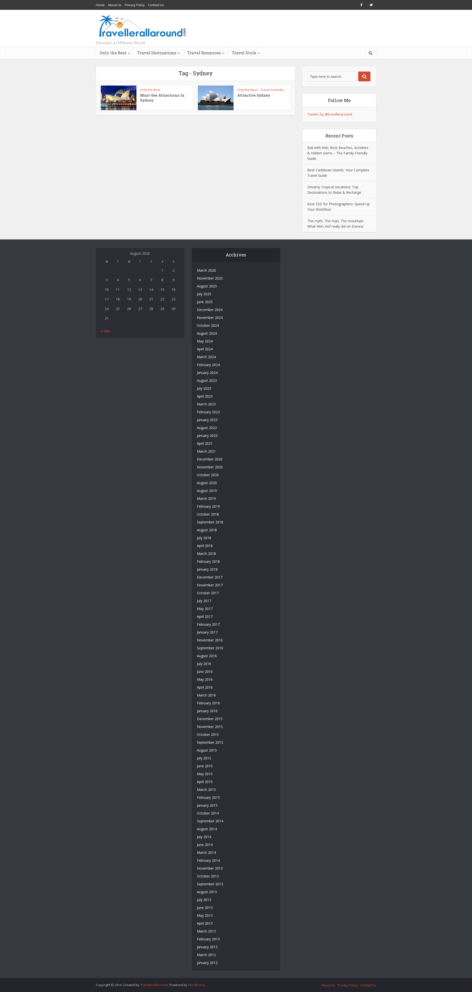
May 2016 (205, 679)
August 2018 (207, 530)
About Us (114, 5)
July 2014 (204, 836)
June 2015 (205, 766)
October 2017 (208, 593)
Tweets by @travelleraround (329, 114)
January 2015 (207, 805)
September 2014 (210, 821)
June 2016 (205, 671)
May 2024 (205, 341)
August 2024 (207, 333)
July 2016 (204, 663)
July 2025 (204, 294)
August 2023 (207, 380)
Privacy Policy (135, 5)
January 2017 (207, 632)
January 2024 (207, 372)
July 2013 (204, 899)
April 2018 (205, 545)
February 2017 (208, 624)
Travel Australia (272, 90)
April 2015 (205, 781)
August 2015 (207, 750)
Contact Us (156, 5)
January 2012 (207, 962)
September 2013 (210, 884)
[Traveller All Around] (142, 26)
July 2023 (204, 388)
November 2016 (210, 640)
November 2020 (210, 467)
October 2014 (208, 813)
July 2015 (204, 758)
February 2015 (208, 797)
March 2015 (206, 789)
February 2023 (208, 412)
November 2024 (210, 317)
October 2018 (208, 514)
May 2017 (205, 608)
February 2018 (208, 561)
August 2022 (207, 427)
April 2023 (205, 396)
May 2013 (205, 915)
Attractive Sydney (253, 95)
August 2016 (207, 655)
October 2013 (208, 876)
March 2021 (206, 451)
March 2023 (206, 404)
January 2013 (207, 947)
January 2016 (207, 711)
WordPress (196, 985)
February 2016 (208, 703)
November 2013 (210, 868)
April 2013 (205, 923)
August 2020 (207, 482)
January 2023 (207, 419)
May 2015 (205, 773)
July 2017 (204, 600)
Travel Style (244, 52)
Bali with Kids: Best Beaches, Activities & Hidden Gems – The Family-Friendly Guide (337, 153)
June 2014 (205, 844)
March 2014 (206, 852)
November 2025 (210, 278)
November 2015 (210, 726)
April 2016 (205, 687)
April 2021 (205, 443)
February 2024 (208, 364)
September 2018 (210, 522)
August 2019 (207, 490)
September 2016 (210, 648)
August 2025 (207, 286)
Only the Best (113, 52)
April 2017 (205, 616)
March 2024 (206, 357)
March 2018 (206, 553)
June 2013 (205, 907)
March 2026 (206, 270)
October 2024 (208, 325)
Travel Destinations (156, 52)
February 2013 (208, 939)
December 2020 (209, 459)
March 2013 (206, 931)
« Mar (105, 331)
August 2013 (207, 891)
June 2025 (205, 301)
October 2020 (208, 475)
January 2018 (207, 569)
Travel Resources (204, 52)
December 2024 (209, 309)
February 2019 (208, 506)
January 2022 (207, 435)
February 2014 (208, 860)
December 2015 (209, 718)
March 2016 (206, 695)
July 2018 (204, 537)
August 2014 (207, 829)
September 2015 (210, 742)
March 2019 (206, 498)
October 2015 (208, 734)
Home (100, 5)
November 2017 (210, 585)
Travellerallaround (154, 985)
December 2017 (209, 577)
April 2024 (205, 349)
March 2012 (206, 954)
